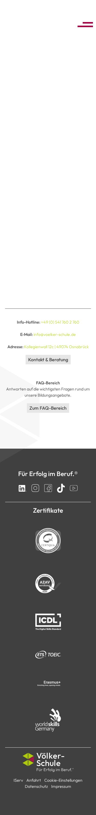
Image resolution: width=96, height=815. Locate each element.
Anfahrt (33, 780)
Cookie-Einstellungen (63, 780)
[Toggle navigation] (83, 23)
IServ (18, 780)
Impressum (61, 786)
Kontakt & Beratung (48, 360)
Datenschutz (36, 786)
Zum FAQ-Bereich (48, 408)
